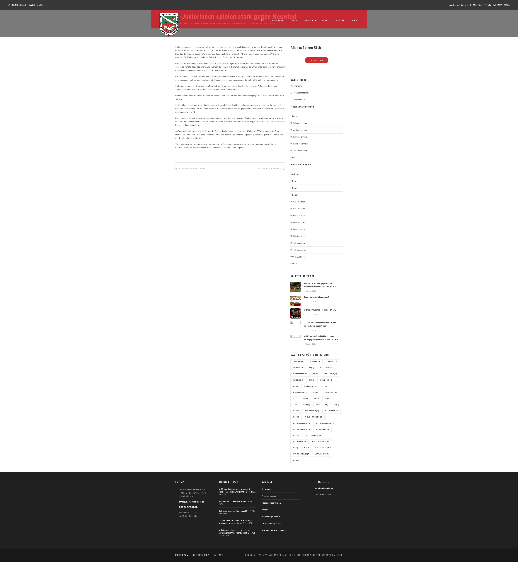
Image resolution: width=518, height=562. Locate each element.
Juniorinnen (310, 20)
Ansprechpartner (269, 496)
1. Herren (294, 181)
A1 (311, 368)
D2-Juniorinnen (300, 392)
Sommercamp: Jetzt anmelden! (316, 297)
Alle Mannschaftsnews (300, 93)
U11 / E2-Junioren (298, 250)
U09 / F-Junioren (297, 257)
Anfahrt (265, 510)
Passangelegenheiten (271, 503)
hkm (306, 405)
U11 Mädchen (331, 411)
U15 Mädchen (299, 442)
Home (262, 20)
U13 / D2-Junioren (298, 229)
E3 (305, 398)
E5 (327, 398)
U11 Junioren (312, 411)
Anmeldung (267, 489)
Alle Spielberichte (297, 100)
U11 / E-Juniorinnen (298, 151)
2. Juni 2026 (311, 344)
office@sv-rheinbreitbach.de (191, 502)
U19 (296, 460)
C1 (311, 380)
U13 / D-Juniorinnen (298, 137)
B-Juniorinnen (300, 374)
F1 (295, 405)
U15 (296, 435)
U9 (336, 405)
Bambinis (294, 157)
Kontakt (355, 20)
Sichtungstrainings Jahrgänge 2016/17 (320, 310)
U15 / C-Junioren (297, 209)
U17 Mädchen (322, 454)
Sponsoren (322, 405)
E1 (315, 392)
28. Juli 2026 (311, 291)
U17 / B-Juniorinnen (298, 123)
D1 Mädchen (310, 386)
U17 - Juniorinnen (301, 454)
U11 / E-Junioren (297, 243)
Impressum (182, 555)
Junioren (340, 20)
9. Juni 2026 (311, 330)
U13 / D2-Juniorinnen (299, 144)
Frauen (294, 20)
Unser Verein (278, 20)
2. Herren (294, 188)
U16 (295, 448)
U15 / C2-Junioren (298, 215)
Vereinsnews (296, 86)
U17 (306, 448)
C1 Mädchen (326, 380)
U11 (296, 411)
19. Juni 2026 (311, 314)
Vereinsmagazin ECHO (271, 517)
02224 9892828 (503, 5)
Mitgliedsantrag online (271, 523)
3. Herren (294, 195)
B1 (315, 374)
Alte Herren (295, 174)
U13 (296, 417)
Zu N (316, 60)
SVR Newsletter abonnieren (274, 530)
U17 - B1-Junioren (323, 448)
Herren (325, 20)
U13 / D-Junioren (297, 222)
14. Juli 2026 (311, 302)
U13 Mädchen (322, 429)
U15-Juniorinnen (320, 442)
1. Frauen (294, 116)
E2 (295, 398)
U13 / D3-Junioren (298, 236)
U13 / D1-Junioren (313, 417)
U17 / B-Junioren (297, 202)
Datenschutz (201, 555)
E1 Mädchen (330, 392)
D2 (324, 386)
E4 (316, 398)
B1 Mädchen (330, 374)
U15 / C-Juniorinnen (298, 130)
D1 (295, 386)
